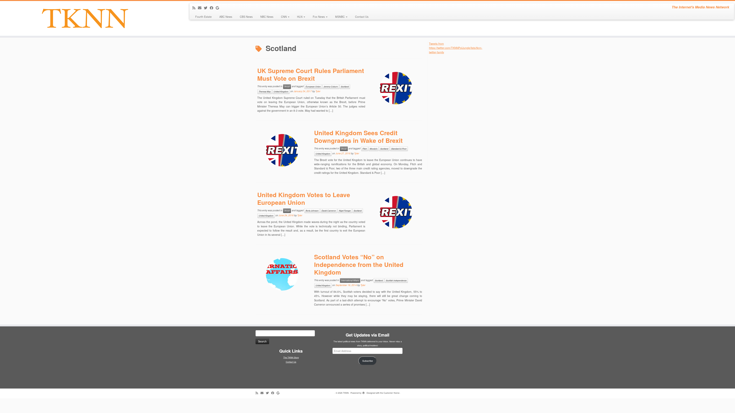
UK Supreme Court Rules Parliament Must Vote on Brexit (310, 74)
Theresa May (265, 91)
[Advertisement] (457, 111)
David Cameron (329, 210)
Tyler (317, 91)
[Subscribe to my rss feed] (195, 7)
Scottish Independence (396, 280)
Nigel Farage (345, 210)
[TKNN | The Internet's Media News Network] (85, 18)
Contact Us (361, 17)
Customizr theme (391, 392)
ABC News (225, 17)
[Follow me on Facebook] (213, 7)
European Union (313, 86)
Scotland (345, 86)
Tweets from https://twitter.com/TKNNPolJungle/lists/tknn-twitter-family (455, 48)
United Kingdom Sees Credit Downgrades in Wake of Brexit (358, 136)
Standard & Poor (399, 148)
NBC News (266, 17)
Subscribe (367, 361)
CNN (284, 17)
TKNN (346, 392)
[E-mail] (201, 7)
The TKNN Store (291, 357)
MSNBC (340, 17)
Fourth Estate (203, 17)
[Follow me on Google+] (218, 7)
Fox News (319, 17)
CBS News (246, 17)
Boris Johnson (312, 210)
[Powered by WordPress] (363, 392)
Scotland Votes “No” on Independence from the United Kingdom (358, 264)
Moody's (373, 148)
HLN (300, 17)
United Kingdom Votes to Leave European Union (303, 198)
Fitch (365, 148)
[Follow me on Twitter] (207, 7)
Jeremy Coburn (331, 86)
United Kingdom (281, 91)
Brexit (287, 86)
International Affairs (350, 280)
